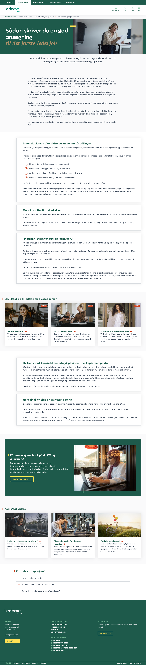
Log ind (124, 11)
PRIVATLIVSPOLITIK (135, 663)
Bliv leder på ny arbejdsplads (44, 17)
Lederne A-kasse (55, 2)
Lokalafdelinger (58, 632)
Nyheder (54, 630)
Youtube (43, 663)
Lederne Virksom (38, 2)
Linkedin (35, 663)
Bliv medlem (115, 11)
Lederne (10, 2)
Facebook (16, 663)
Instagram (26, 663)
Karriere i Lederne (58, 627)
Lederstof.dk (70, 2)
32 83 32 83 (11, 630)
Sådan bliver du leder (24, 17)
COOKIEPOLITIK (122, 663)
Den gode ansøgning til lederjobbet (69, 17)
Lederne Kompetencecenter (65, 648)
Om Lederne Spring (59, 625)
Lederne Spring (23, 2)
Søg (133, 11)
